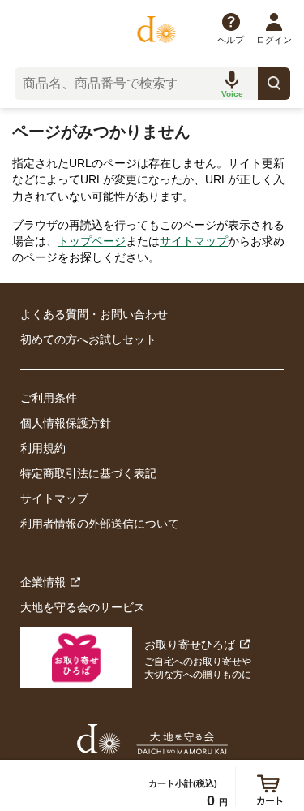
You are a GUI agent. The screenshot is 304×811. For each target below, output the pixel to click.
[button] (232, 83)
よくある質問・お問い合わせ (94, 314)
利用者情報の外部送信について (99, 523)
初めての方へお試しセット (88, 339)
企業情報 (43, 582)
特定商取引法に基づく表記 (88, 473)
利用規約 (43, 448)
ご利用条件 (48, 397)
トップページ (92, 241)
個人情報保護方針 (65, 422)
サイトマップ (194, 241)
